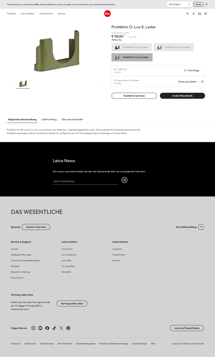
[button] (23, 83)
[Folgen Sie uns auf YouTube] (40, 328)
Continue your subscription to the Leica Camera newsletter (124, 180)
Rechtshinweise (47, 343)
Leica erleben (27, 13)
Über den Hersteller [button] (72, 119)
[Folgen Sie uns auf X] (61, 328)
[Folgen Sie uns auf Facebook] (47, 328)
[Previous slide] (11, 84)
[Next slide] (102, 84)
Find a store (199, 13)
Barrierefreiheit (65, 343)
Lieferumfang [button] (49, 119)
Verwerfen (206, 4)
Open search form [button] (187, 13)
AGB (153, 343)
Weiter (198, 4)
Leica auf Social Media (186, 328)
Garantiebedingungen (85, 343)
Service (61, 13)
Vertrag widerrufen (72, 303)
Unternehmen (46, 13)
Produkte (11, 13)
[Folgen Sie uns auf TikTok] (54, 328)
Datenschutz (30, 343)
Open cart (205, 13)
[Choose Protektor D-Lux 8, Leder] (131, 47)
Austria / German (36, 226)
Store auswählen (187, 81)
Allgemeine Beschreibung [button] (22, 119)
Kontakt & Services (134, 95)
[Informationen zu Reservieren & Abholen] (202, 81)
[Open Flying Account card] (193, 13)
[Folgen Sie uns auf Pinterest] (68, 328)
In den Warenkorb (182, 95)
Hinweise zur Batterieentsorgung (113, 343)
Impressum (16, 343)
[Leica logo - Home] (107, 13)
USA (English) (175, 4)
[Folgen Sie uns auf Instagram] (33, 328)
